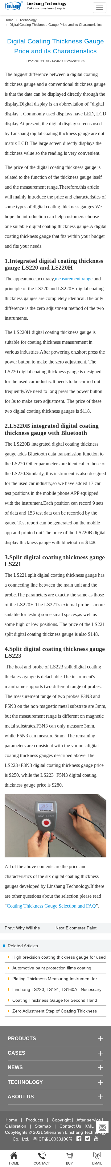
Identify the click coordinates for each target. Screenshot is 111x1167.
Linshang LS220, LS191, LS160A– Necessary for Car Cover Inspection (56, 991)
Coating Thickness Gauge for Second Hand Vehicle (54, 1002)
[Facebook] (79, 1139)
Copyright (61, 1119)
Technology (28, 20)
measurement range (73, 278)
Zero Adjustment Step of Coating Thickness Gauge (54, 1013)
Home (9, 20)
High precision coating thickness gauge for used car (59, 959)
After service (88, 1119)
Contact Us (70, 1126)
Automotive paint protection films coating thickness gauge (51, 969)
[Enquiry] (102, 1127)
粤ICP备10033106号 (53, 1139)
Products (34, 1119)
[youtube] (96, 1139)
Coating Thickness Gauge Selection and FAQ (51, 905)
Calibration (15, 1126)
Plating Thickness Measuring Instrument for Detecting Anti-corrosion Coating (54, 980)
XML (89, 1126)
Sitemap (43, 1126)
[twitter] (88, 1139)
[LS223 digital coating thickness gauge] (55, 825)
